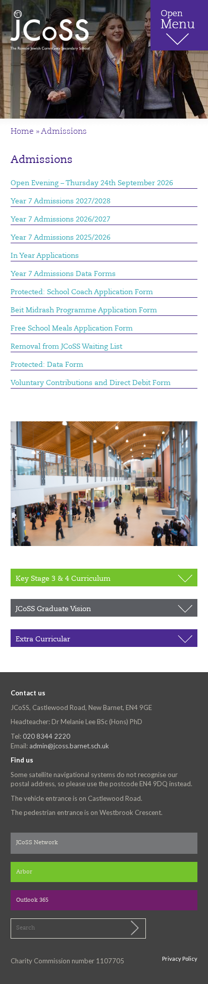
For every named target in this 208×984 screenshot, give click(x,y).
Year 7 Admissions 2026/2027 (61, 219)
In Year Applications (45, 255)
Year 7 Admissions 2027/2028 (61, 201)
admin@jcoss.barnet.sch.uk (69, 746)
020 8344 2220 (46, 736)
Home (22, 132)
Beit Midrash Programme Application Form (84, 310)
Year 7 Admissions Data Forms (63, 274)
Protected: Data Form (47, 364)
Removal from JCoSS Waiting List (66, 346)
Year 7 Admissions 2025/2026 (61, 237)
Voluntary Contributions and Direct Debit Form (91, 383)
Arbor (24, 872)
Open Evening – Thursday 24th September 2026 (92, 183)
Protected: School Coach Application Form (82, 292)
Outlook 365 (32, 900)
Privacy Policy (179, 958)
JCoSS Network (37, 843)
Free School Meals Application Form (72, 328)
